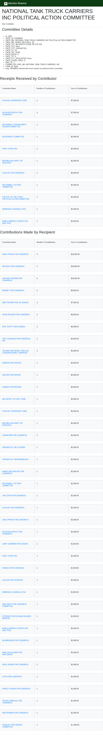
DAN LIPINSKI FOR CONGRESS (15, 520)
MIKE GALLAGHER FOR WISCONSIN (12, 653)
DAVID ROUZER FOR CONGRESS (16, 315)
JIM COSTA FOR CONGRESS (14, 496)
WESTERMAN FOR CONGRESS (15, 713)
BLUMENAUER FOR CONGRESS (15, 640)
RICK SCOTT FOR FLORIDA (13, 327)
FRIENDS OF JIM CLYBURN (13, 447)
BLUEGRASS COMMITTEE (13, 137)
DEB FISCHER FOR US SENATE (15, 303)
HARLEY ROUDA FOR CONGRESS (16, 689)
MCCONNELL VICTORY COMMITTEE (11, 186)
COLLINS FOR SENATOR (12, 580)
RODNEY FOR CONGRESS (13, 290)
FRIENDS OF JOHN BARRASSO (15, 459)
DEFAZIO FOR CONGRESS (13, 266)
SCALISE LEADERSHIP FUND (14, 100)
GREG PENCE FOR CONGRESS (15, 254)
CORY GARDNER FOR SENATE (15, 544)
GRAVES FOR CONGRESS (13, 568)
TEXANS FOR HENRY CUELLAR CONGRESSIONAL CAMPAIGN (15, 352)
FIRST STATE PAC (9, 149)
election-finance (17, 3)
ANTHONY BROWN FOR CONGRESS (12, 279)
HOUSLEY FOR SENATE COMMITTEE (12, 726)
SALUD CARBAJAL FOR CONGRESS (12, 702)
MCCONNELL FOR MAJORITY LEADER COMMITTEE (14, 126)
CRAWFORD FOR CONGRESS (14, 435)
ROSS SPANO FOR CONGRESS (15, 665)
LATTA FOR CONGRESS (12, 677)
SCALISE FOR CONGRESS (13, 173)
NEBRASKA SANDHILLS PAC (14, 209)
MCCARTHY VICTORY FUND (14, 399)
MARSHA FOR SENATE (11, 363)
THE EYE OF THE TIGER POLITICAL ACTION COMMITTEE (15, 198)
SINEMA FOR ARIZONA (11, 387)
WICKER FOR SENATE (11, 375)
